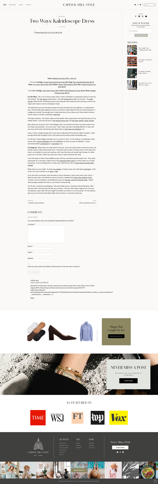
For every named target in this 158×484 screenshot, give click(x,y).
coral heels (87, 169)
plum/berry (56, 144)
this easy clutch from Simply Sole (76, 180)
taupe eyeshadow (43, 141)
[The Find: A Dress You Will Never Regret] (132, 85)
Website (30, 258)
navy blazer (43, 99)
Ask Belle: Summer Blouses (36, 203)
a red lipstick (44, 144)
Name (30, 246)
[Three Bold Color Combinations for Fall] (132, 50)
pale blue (56, 114)
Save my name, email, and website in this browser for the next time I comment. (54, 266)
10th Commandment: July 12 (87, 203)
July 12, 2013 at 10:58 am (39, 282)
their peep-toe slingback (73, 129)
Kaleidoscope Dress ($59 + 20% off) (64, 78)
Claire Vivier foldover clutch (83, 177)
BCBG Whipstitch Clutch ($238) (74, 91)
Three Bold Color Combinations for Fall (145, 49)
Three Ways (61, 16)
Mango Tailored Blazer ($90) (67, 84)
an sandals (57, 169)
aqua (51, 171)
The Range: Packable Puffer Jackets (145, 72)
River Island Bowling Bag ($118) (83, 82)
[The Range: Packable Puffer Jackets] (132, 73)
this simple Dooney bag (60, 121)
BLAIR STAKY (96, 481)
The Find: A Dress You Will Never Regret (145, 84)
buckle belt (68, 99)
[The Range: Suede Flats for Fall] (132, 61)
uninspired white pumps (67, 161)
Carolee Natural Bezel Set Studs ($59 (55, 82)
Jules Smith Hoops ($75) (50, 91)
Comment (31, 224)
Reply (32, 298)
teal (56, 171)
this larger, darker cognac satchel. (83, 121)
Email (30, 252)
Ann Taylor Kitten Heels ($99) (43, 84)
